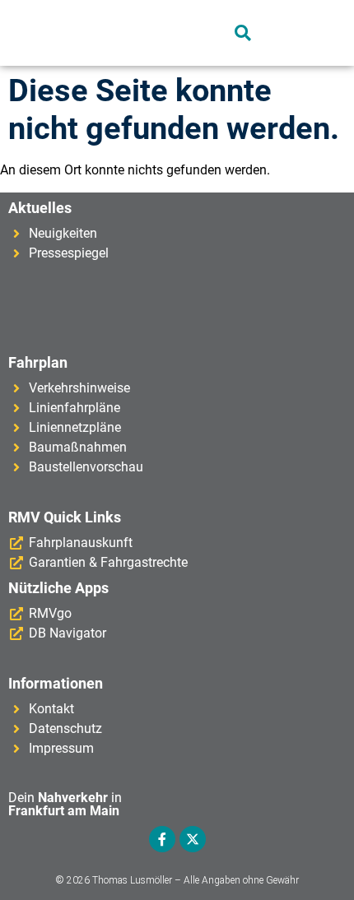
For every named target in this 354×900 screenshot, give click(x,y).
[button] (119, 33)
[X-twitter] (192, 839)
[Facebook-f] (162, 839)
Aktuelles (40, 207)
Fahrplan (38, 362)
